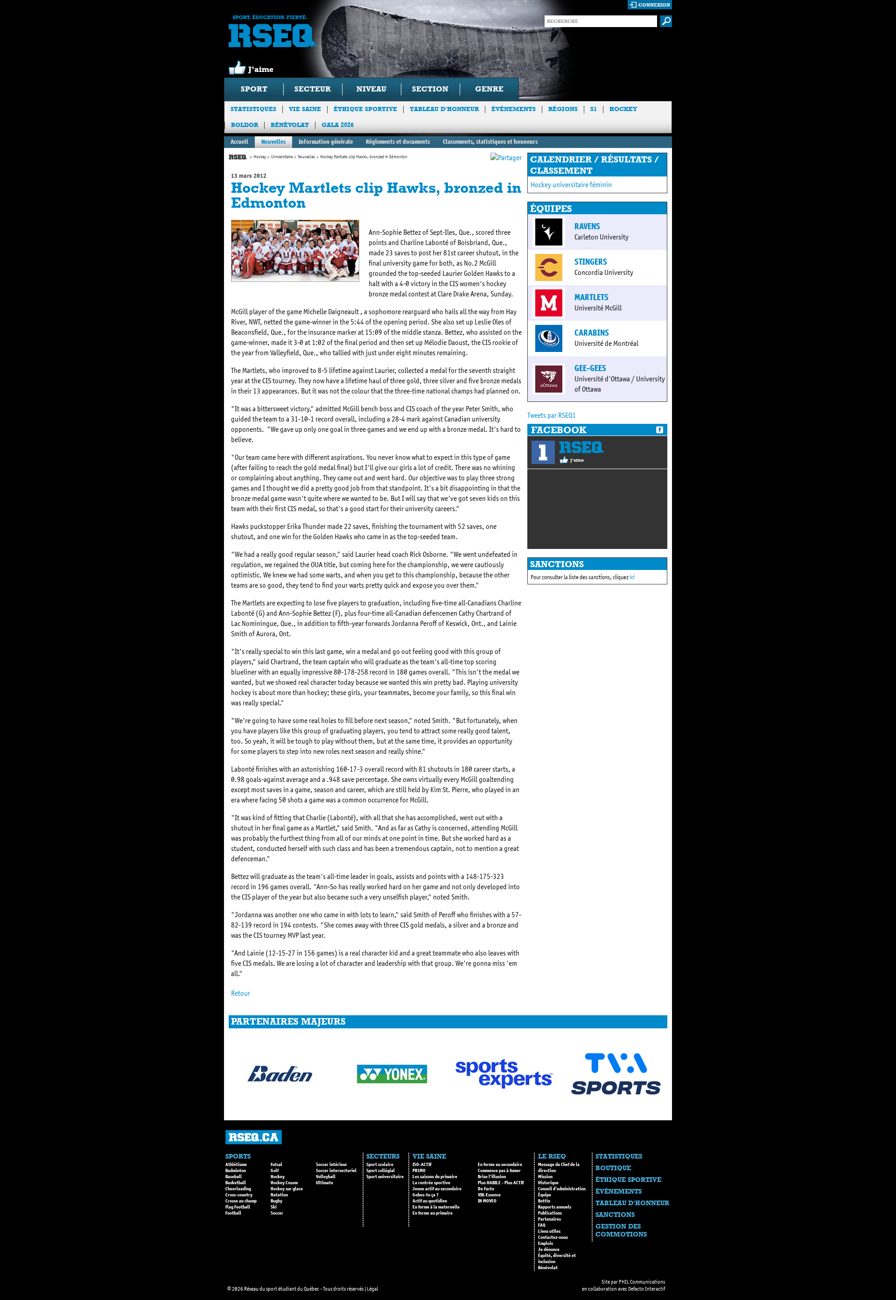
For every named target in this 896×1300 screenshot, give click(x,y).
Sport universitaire (385, 1177)
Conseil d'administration (562, 1189)
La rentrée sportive (431, 1183)
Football (233, 1213)
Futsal (276, 1164)
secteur (312, 88)
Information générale (326, 141)
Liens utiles (549, 1231)
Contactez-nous (553, 1237)
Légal (372, 1289)
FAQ (542, 1225)
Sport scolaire (379, 1164)
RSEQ (581, 447)
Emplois (545, 1243)
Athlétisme (236, 1164)
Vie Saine (305, 108)
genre (489, 88)
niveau (371, 88)
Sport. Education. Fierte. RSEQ (273, 30)
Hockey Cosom (284, 1183)
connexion (654, 4)
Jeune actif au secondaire (437, 1189)
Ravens (587, 226)
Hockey (623, 108)
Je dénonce (549, 1249)
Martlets (591, 297)
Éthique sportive (365, 108)
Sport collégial (380, 1171)
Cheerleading (238, 1189)
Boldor (244, 124)
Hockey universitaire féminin (571, 184)
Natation (279, 1195)
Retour (240, 993)
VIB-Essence (489, 1195)
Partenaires (549, 1219)
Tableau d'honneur (444, 108)
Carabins (591, 333)
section (430, 88)
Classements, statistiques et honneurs (490, 141)
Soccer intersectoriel (336, 1171)
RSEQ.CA (253, 1137)
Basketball (235, 1183)
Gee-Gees (590, 368)
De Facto (486, 1189)
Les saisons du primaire (435, 1177)
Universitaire (282, 157)
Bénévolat (290, 124)
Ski (274, 1207)
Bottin (544, 1201)
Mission (545, 1177)
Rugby (276, 1201)
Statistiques (253, 108)
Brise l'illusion (492, 1177)
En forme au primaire (433, 1213)
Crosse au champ (241, 1201)
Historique (548, 1183)
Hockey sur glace (287, 1189)
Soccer (277, 1213)
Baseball (233, 1177)
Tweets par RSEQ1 (551, 415)
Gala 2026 (338, 124)
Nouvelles (273, 141)
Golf (275, 1171)
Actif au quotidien (430, 1201)
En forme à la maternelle (436, 1207)
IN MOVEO (487, 1201)
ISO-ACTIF (422, 1164)
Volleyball (326, 1177)
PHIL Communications (642, 1282)
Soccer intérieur (331, 1164)
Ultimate (324, 1183)
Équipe (544, 1195)
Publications (550, 1213)
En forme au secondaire (500, 1164)
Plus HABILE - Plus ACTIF (501, 1183)
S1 (593, 108)
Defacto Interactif (646, 1289)
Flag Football (237, 1207)
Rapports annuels (554, 1207)
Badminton (235, 1171)
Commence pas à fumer (499, 1171)
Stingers (590, 262)
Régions (563, 108)
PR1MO (419, 1171)
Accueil (239, 141)
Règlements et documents (398, 141)
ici (632, 577)
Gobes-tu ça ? (426, 1195)
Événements (513, 108)
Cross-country (238, 1195)
